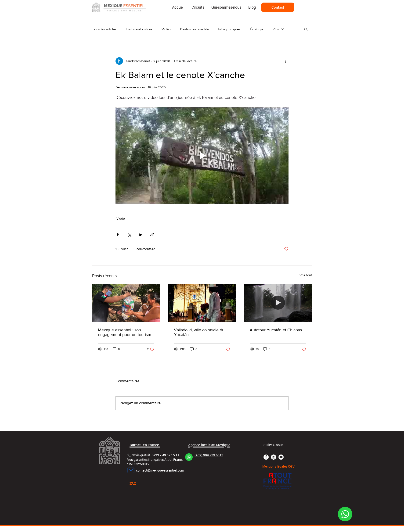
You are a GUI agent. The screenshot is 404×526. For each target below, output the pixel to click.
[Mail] (131, 470)
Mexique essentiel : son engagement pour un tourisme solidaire (126, 332)
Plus (276, 29)
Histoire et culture (139, 29)
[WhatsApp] (345, 514)
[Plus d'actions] (286, 61)
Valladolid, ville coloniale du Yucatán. (199, 332)
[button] (306, 29)
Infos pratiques (229, 29)
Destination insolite (194, 29)
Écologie (256, 29)
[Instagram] (273, 457)
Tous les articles (104, 29)
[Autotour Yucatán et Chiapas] (278, 303)
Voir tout (305, 275)
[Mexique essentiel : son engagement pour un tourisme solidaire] (126, 303)
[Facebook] (266, 457)
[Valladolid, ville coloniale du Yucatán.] (202, 303)
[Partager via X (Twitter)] (129, 234)
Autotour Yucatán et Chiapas (276, 330)
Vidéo (166, 29)
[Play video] (202, 155)
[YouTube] (281, 457)
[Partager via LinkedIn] (140, 234)
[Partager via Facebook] (117, 234)
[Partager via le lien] (152, 234)
